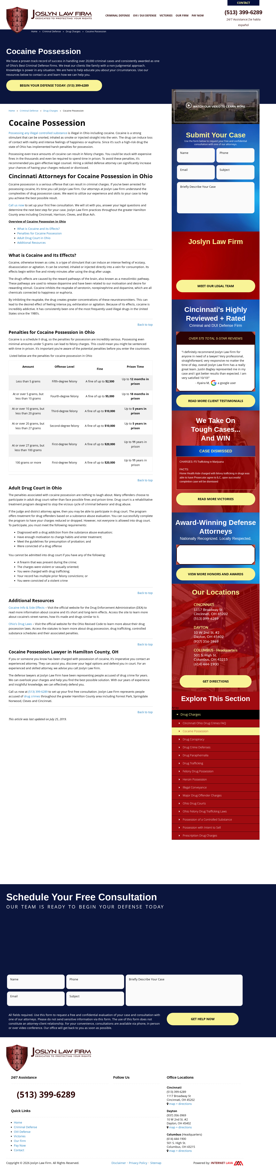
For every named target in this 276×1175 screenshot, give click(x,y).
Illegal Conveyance (195, 787)
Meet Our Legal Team (215, 286)
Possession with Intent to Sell (202, 827)
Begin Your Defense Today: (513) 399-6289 (54, 85)
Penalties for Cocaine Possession (39, 233)
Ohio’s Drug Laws (20, 624)
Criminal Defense (117, 15)
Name (184, 152)
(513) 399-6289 (243, 12)
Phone (224, 152)
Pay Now (198, 15)
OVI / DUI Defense (144, 15)
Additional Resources (31, 242)
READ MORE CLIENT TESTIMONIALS (215, 401)
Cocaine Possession (195, 731)
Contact (243, 3)
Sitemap (155, 1163)
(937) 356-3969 (206, 641)
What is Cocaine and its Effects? (38, 229)
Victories (166, 15)
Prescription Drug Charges (200, 835)
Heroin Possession (195, 779)
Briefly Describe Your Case (198, 186)
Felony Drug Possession (198, 771)
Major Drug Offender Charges (202, 795)
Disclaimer (118, 1163)
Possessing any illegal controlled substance (38, 133)
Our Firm (182, 15)
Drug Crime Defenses (196, 747)
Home (18, 1122)
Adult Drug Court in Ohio (33, 238)
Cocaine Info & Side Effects (27, 607)
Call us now (16, 205)
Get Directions (216, 681)
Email (184, 169)
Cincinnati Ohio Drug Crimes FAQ (204, 723)
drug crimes (32, 696)
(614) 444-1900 (206, 664)
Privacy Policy (138, 1163)
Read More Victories (216, 499)
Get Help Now (203, 1019)
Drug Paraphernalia (195, 755)
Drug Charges (190, 714)
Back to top (145, 324)
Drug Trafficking (193, 763)
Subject (225, 169)
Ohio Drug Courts (194, 803)
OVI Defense (22, 1132)
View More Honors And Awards (215, 574)
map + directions (180, 1104)
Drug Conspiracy (193, 739)
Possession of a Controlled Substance (207, 819)
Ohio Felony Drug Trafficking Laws (205, 811)
